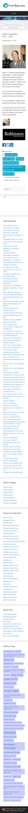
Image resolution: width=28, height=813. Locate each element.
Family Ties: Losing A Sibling (12, 345)
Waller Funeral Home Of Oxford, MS (13, 787)
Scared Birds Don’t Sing (10, 428)
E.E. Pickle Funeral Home (11, 539)
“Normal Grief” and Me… (10, 246)
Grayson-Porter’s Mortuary (11, 555)
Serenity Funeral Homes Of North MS (12, 771)
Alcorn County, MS (8, 651)
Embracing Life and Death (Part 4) (14, 377)
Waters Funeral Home (10, 597)
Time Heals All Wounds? (10, 232)
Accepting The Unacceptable (12, 285)
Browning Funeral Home (10, 528)
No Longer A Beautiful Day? (11, 274)
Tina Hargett (7, 621)
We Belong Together (9, 253)
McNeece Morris (8, 563)
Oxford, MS (7, 759)
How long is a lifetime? (10, 440)
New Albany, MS (8, 740)
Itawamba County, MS (10, 703)
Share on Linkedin (11, 145)
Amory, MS (18, 651)
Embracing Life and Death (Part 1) (13, 384)
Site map (21, 810)
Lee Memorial (7, 560)
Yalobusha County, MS (16, 800)
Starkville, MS (7, 776)
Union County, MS (9, 780)
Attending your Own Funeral (12, 449)
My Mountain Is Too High (11, 372)
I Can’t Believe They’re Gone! (12, 419)
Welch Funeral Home (9, 600)
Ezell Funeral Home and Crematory (14, 541)
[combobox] (14, 24)
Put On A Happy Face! (10, 324)
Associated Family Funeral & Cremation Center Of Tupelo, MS (14, 655)
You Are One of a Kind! (10, 458)
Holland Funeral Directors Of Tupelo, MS (12, 696)
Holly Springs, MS (8, 700)
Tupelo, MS (16, 776)
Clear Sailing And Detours (11, 255)
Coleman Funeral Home (10, 536)
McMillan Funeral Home (10, 565)
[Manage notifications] (3, 809)
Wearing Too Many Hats (10, 308)
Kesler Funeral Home (9, 557)
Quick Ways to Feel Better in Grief (13, 301)
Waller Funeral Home (9, 594)
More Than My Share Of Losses (13, 394)
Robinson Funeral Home (10, 571)
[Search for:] (14, 189)
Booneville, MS (8, 663)
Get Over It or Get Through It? (12, 338)
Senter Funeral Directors (10, 578)
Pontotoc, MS (16, 759)
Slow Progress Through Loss (12, 389)
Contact (23, 808)
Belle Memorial (7, 523)
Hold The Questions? (9, 403)
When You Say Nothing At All (12, 387)
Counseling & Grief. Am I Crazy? (13, 239)
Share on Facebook (4, 145)
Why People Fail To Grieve (11, 228)
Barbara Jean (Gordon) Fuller (12, 624)
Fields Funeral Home (9, 544)
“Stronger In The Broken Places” (13, 472)
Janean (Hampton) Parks (11, 626)
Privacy (7, 810)
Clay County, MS (11, 155)
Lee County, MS (10, 716)
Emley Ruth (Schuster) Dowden (13, 628)
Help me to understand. (10, 437)
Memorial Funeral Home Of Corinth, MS (13, 728)
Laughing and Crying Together (12, 451)
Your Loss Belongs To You (11, 357)
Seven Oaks (7, 584)
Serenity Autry (7, 581)
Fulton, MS (6, 675)
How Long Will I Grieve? (10, 257)
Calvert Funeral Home (10, 531)
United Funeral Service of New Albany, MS (13, 783)
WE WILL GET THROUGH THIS (12, 463)
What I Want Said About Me (11, 292)
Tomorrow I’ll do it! (9, 310)
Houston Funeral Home (10, 549)
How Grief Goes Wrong (10, 225)
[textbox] (14, 24)
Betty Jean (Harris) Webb (11, 636)
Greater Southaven (9, 498)
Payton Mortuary (8, 576)
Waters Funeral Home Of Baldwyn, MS (11, 793)
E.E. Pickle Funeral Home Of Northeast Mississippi (13, 670)
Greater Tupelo (7, 487)
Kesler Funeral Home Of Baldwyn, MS (11, 707)
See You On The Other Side (11, 347)
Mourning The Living (9, 322)
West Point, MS (8, 174)
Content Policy (14, 810)
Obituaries (8, 151)
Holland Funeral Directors (11, 547)
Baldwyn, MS (9, 660)
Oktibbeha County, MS (10, 756)
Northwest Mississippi (10, 503)
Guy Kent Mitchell (8, 619)
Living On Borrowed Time (11, 352)
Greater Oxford (8, 495)
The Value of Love (8, 391)
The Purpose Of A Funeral (11, 230)
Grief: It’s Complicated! (10, 461)
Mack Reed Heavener (10, 617)
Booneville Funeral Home (11, 525)
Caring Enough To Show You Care (13, 375)
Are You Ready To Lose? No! (12, 331)
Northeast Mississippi (11, 163)
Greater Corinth (8, 492)
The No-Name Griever (10, 350)
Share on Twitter (8, 145)
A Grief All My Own (9, 276)
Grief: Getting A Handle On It (12, 340)
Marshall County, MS (9, 719)
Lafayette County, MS (11, 712)
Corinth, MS (15, 666)
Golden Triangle (9, 159)
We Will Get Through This (11, 426)
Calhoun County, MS (19, 663)
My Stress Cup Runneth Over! (12, 465)
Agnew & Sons (7, 517)
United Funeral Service (10, 592)
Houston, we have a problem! (12, 319)
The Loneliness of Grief (10, 279)
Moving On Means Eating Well (12, 294)
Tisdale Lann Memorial (10, 586)
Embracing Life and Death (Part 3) (14, 379)
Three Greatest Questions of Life (13, 262)
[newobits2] (14, 19)
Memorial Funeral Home (10, 568)
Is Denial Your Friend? (10, 265)
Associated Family (9, 520)
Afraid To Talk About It (10, 414)
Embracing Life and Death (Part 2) (13, 382)
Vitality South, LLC (11, 808)
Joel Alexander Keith (12, 177)
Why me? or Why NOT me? (11, 417)
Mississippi (20, 159)
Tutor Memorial (8, 589)
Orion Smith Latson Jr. (12, 180)
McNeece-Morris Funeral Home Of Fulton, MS (14, 725)
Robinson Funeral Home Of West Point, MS (13, 168)
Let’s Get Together (9, 400)
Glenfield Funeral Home (10, 552)
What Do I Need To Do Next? (12, 447)
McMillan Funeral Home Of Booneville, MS (12, 722)
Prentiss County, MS (12, 767)
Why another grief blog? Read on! (13, 354)
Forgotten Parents (8, 343)
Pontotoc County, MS (10, 763)
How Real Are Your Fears (11, 267)
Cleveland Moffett (8, 533)
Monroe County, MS (10, 737)
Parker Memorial (8, 573)
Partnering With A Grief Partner (13, 313)
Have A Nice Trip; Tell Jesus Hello (13, 412)
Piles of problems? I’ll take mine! (13, 431)
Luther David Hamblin (10, 614)
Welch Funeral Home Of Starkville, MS (13, 797)
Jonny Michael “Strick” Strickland (13, 631)
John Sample (7, 633)
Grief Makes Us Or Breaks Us (12, 260)
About (18, 808)
